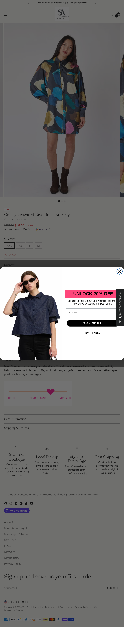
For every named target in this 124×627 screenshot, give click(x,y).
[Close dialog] (119, 271)
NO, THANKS (93, 333)
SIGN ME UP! (93, 323)
